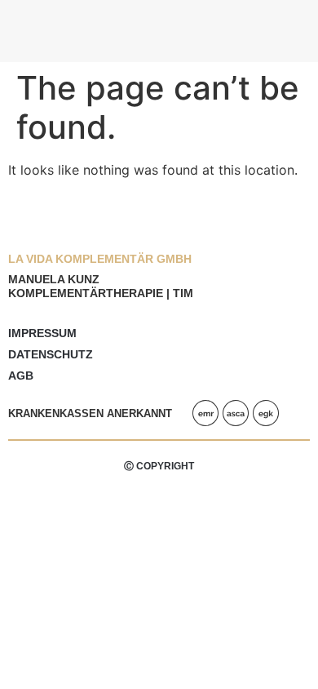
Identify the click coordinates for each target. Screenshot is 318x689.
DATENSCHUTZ (50, 354)
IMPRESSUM (42, 333)
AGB (20, 375)
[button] (294, 26)
